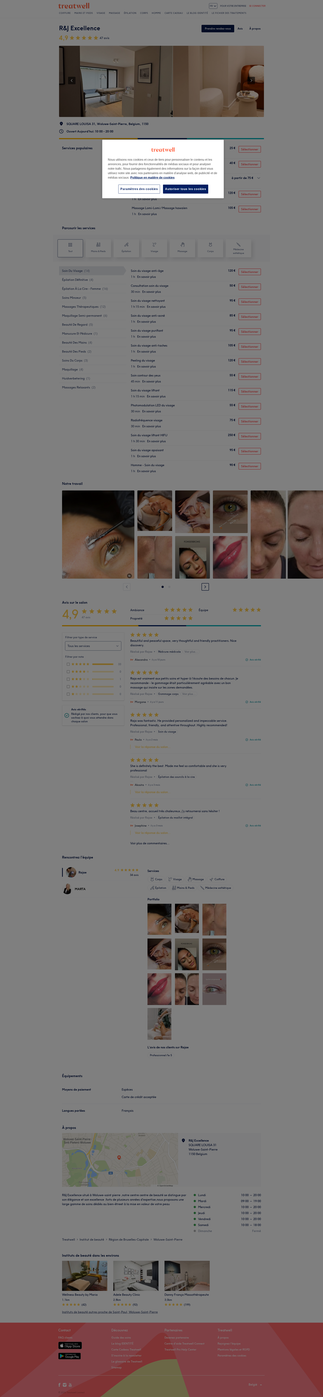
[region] (163, 169)
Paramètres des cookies (139, 189)
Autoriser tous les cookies (185, 189)
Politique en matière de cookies (152, 177)
